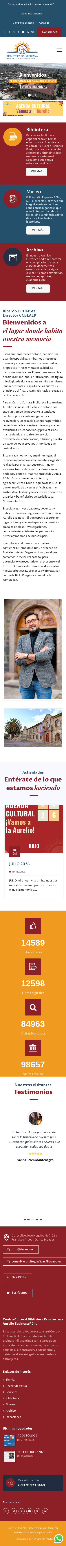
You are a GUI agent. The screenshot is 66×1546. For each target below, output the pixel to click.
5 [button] (41, 1219)
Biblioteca (12, 1398)
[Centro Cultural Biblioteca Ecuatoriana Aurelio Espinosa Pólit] (22, 50)
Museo (10, 1405)
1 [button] (25, 1219)
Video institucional (31, 13)
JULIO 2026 (18, 864)
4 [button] (37, 1219)
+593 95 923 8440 (31, 1485)
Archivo (11, 1411)
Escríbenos (19, 1293)
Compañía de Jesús (23, 22)
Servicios (11, 1392)
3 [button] (33, 1219)
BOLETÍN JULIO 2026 (31, 1452)
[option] (33, 852)
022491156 (19, 1277)
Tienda (10, 1380)
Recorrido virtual (16, 1386)
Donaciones (49, 32)
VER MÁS (36, 171)
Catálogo (44, 22)
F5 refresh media (43, 1539)
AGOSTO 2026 (27, 1436)
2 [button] (28, 1219)
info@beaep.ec (23, 1249)
